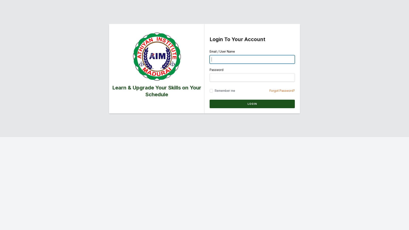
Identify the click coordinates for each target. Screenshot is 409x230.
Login (252, 103)
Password (216, 70)
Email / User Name (222, 51)
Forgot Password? (282, 90)
